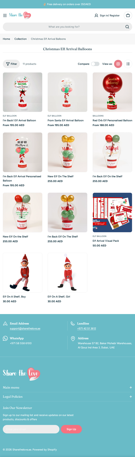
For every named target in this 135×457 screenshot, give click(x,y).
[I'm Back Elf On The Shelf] (67, 212)
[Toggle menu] (5, 15)
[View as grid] (118, 64)
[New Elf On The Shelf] (67, 152)
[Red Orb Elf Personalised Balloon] (112, 92)
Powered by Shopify (45, 449)
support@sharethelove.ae (25, 328)
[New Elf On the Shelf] (22, 212)
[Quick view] (37, 80)
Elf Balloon (10, 116)
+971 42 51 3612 (86, 328)
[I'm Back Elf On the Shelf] (112, 152)
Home (6, 38)
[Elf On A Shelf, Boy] (22, 272)
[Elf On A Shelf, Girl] (67, 272)
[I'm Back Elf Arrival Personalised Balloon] (22, 152)
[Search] (127, 27)
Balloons (98, 116)
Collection (20, 38)
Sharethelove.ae (21, 449)
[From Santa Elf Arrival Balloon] (67, 92)
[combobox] (67, 27)
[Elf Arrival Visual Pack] (112, 212)
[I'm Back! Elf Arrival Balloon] (22, 92)
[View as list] (128, 64)
